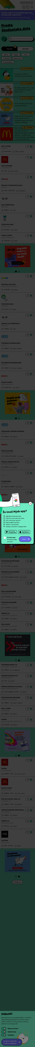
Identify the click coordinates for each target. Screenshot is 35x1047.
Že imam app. (11, 537)
